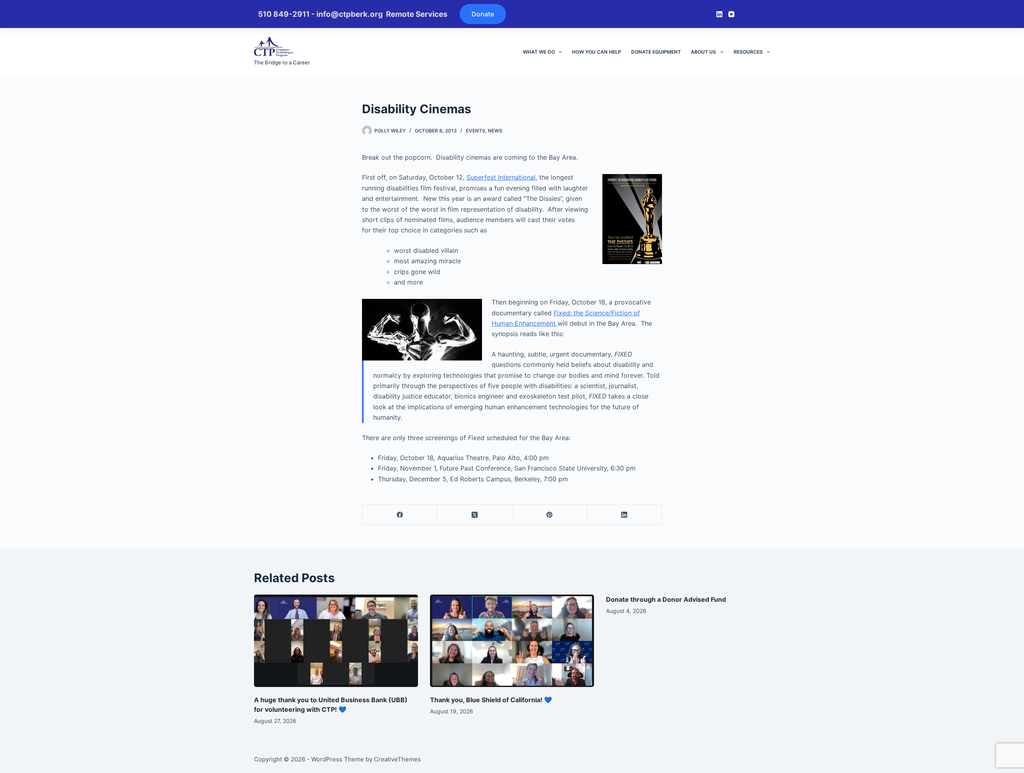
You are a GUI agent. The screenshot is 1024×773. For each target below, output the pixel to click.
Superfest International (501, 177)
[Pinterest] (549, 515)
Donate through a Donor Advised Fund (666, 599)
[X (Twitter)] (474, 515)
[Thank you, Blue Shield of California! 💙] (512, 641)
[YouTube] (731, 14)
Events (475, 131)
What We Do (539, 52)
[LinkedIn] (719, 14)
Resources (748, 52)
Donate (483, 14)
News (495, 131)
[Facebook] (399, 515)
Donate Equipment (656, 52)
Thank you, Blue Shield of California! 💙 (491, 700)
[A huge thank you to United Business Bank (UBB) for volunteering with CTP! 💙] (336, 641)
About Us (703, 52)
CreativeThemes (397, 759)
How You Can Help (596, 52)
